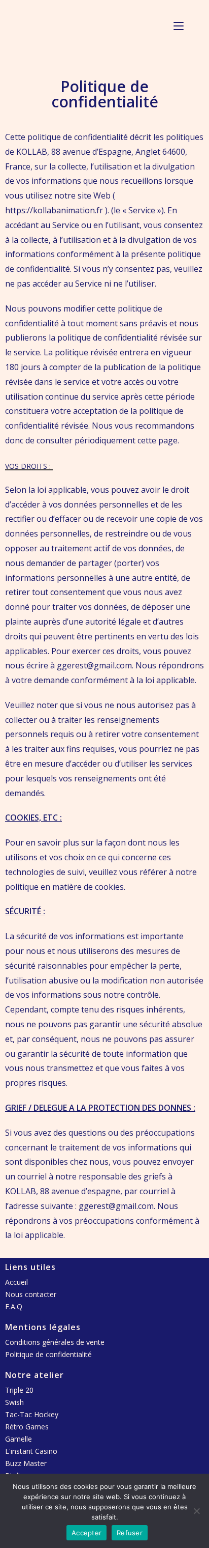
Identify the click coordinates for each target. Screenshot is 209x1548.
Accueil (16, 1282)
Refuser (130, 1533)
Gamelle (18, 1439)
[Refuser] (196, 1511)
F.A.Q (13, 1306)
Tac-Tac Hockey (31, 1414)
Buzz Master (26, 1463)
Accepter (86, 1533)
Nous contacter (30, 1294)
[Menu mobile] (178, 25)
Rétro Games (27, 1426)
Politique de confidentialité (48, 1354)
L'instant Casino (31, 1451)
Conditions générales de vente (54, 1342)
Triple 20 (19, 1390)
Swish (14, 1402)
